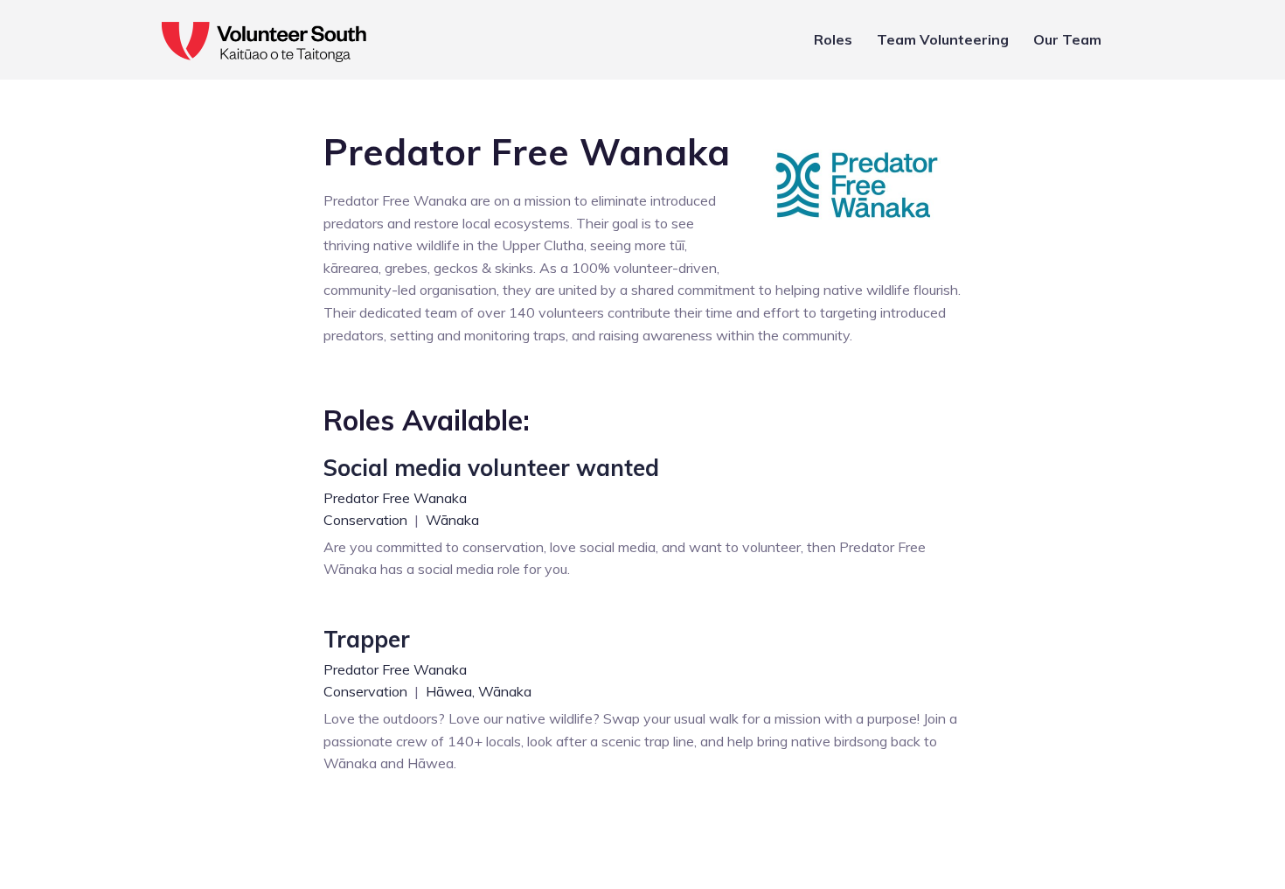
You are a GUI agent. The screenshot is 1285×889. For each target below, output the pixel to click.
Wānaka (452, 519)
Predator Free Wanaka (395, 498)
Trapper (366, 639)
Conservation (367, 519)
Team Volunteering (943, 39)
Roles (833, 39)
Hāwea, (450, 691)
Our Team (1067, 39)
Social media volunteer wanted (491, 467)
